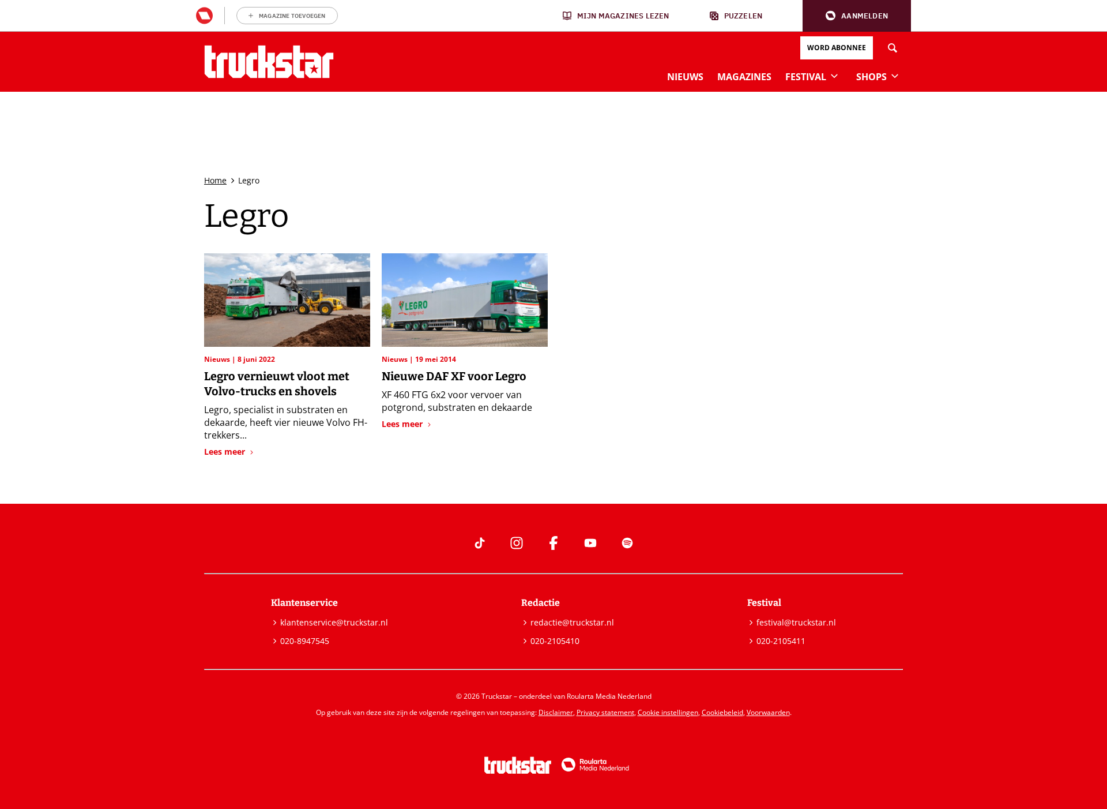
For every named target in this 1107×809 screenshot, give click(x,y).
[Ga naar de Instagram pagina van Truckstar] (516, 543)
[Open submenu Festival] (834, 75)
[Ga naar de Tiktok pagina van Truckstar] (479, 543)
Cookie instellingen (668, 712)
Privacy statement (605, 712)
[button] (857, 16)
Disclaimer (556, 712)
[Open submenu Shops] (895, 75)
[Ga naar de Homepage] (269, 61)
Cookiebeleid (722, 712)
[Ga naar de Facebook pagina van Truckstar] (553, 543)
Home (215, 180)
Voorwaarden (768, 712)
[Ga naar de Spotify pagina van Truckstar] (627, 543)
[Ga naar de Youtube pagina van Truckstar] (590, 543)
